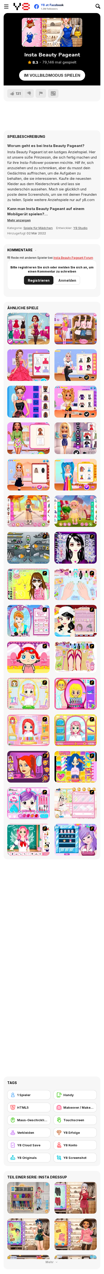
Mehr (49, 1262)
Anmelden (67, 280)
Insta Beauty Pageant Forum (73, 257)
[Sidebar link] (6, 6)
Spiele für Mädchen (38, 228)
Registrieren (39, 280)
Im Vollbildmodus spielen (52, 75)
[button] (19, 220)
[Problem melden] (41, 93)
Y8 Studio (80, 228)
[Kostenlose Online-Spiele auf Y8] (22, 6)
